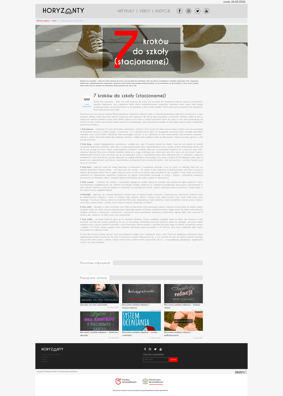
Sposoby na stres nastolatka (93, 304)
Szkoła (54, 21)
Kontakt (44, 359)
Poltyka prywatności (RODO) (50, 354)
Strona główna (44, 21)
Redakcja (44, 361)
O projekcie (45, 357)
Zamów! (173, 359)
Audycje (162, 11)
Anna (87, 104)
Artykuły (127, 11)
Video (146, 11)
